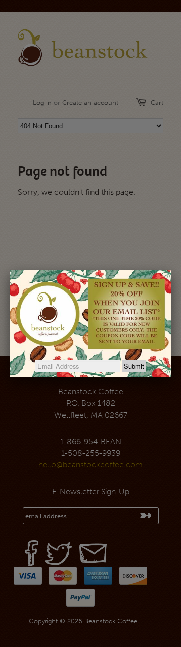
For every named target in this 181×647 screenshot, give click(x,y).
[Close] (171, 270)
